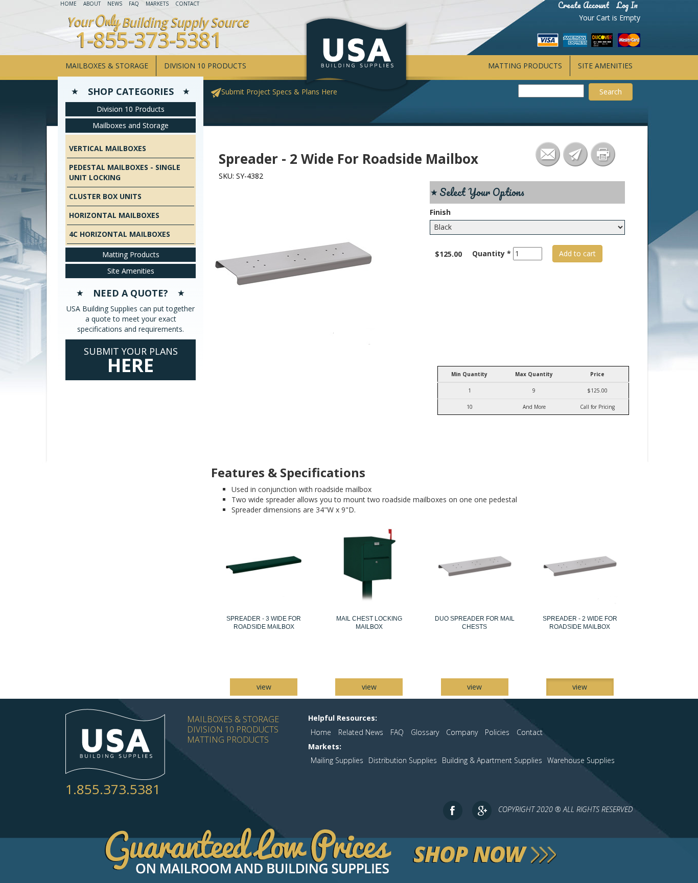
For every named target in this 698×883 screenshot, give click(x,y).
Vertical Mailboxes (107, 148)
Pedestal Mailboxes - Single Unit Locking (124, 172)
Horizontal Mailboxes (114, 215)
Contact (187, 3)
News (114, 3)
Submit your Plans (131, 361)
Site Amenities (605, 65)
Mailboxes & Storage (106, 65)
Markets (157, 3)
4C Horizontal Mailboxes (119, 234)
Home (68, 3)
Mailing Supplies (337, 760)
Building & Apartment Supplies (492, 760)
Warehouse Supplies (581, 760)
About (92, 3)
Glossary (425, 732)
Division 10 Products (205, 65)
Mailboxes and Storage (130, 125)
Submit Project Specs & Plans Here (279, 91)
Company (462, 732)
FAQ (134, 3)
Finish (440, 212)
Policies (497, 732)
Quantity (491, 253)
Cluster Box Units (105, 196)
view (264, 687)
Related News (360, 732)
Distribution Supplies (402, 760)
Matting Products (525, 65)
